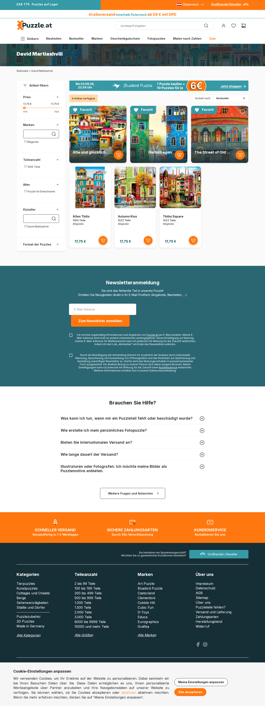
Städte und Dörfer (31, 607)
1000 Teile (33, 166)
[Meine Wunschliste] (233, 26)
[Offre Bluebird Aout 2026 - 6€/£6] (158, 86)
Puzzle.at (152, 334)
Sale (212, 38)
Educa (142, 617)
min (25, 111)
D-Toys (143, 612)
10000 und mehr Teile (92, 626)
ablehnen (129, 692)
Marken (97, 38)
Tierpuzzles (26, 583)
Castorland (146, 593)
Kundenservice (168, 367)
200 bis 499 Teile (88, 593)
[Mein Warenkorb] (243, 26)
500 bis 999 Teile (88, 598)
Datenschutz (206, 588)
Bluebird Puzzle (150, 588)
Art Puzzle (146, 583)
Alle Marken (147, 635)
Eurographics (148, 622)
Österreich (191, 4)
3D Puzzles (25, 621)
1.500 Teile (83, 607)
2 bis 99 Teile (85, 583)
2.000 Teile (83, 612)
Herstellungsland (209, 621)
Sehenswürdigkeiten (32, 603)
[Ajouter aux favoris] (120, 112)
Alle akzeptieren (190, 692)
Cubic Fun (146, 607)
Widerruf (203, 626)
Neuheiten (53, 38)
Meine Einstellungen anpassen (201, 682)
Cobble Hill (146, 603)
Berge (21, 598)
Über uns (203, 602)
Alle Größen (84, 635)
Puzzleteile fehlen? (210, 607)
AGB (199, 593)
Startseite (22, 70)
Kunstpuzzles (27, 588)
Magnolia (33, 141)
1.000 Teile (83, 603)
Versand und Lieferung (213, 612)
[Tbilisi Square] (180, 207)
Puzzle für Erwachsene (41, 191)
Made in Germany (31, 626)
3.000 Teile (83, 617)
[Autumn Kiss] (135, 207)
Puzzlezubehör (29, 616)
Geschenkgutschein (125, 38)
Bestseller (76, 38)
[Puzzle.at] (35, 29)
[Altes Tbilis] (90, 207)
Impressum (204, 583)
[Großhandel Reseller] (245, 6)
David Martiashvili (38, 226)
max (56, 111)
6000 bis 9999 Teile (90, 622)
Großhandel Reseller (226, 4)
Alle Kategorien (28, 635)
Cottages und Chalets (33, 593)
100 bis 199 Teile (87, 588)
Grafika (143, 626)
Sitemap (202, 598)
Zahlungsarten (207, 617)
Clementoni (146, 598)
